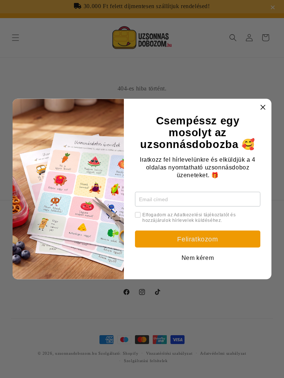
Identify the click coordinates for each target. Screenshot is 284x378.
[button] (263, 107)
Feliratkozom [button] (197, 239)
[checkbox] (138, 215)
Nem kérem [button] (198, 258)
